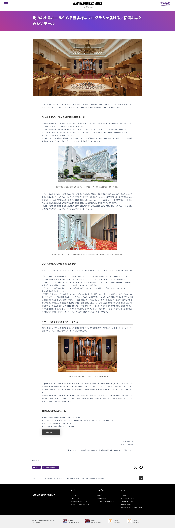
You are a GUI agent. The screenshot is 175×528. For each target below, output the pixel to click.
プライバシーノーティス (127, 498)
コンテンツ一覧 (41, 478)
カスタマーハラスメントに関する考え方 (131, 508)
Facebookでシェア (141, 467)
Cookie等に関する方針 (127, 501)
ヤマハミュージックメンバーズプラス (81, 504)
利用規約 (123, 495)
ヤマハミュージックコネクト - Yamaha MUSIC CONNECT (87, 3)
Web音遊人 (36, 467)
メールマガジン (75, 495)
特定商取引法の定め (126, 504)
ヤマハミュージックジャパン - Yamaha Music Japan (165, 3)
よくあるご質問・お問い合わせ (105, 501)
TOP (33, 478)
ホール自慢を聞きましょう (50, 467)
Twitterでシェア (135, 467)
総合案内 (99, 495)
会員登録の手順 (101, 498)
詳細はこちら (51, 432)
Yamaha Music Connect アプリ (79, 501)
